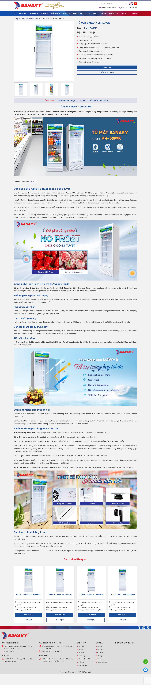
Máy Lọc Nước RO (84, 659)
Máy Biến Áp (83, 665)
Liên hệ (134, 13)
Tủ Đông (81, 646)
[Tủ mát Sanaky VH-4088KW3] (28, 580)
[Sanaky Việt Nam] (28, 5)
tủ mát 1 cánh (50, 432)
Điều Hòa (81, 662)
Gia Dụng (82, 656)
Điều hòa (55, 13)
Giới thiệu (23, 13)
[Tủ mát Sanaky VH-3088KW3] (91, 580)
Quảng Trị (100, 656)
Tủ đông (33, 13)
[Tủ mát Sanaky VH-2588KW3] (122, 580)
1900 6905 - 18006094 (128, 7)
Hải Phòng (100, 649)
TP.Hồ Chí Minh (102, 662)
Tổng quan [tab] (48, 101)
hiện (32, 182)
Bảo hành (113, 13)
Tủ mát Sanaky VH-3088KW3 (91, 595)
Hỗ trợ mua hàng (107, 72)
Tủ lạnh (66, 13)
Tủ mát (44, 13)
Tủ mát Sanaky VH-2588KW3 (122, 595)
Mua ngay (107, 67)
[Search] (126, 4)
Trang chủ (17, 19)
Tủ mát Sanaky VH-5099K (25, 112)
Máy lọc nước (78, 13)
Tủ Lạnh (81, 652)
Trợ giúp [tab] (82, 101)
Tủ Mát (43, 19)
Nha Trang (100, 659)
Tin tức (124, 13)
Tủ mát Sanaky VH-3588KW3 (60, 595)
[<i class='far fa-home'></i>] (15, 13)
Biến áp (103, 13)
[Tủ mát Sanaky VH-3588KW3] (59, 580)
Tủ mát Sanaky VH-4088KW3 (28, 595)
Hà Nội (99, 646)
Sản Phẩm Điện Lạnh (31, 19)
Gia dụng (92, 13)
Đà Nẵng (100, 652)
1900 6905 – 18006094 (53, 551)
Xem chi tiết (28, 615)
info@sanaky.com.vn (108, 7)
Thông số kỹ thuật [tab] (66, 101)
